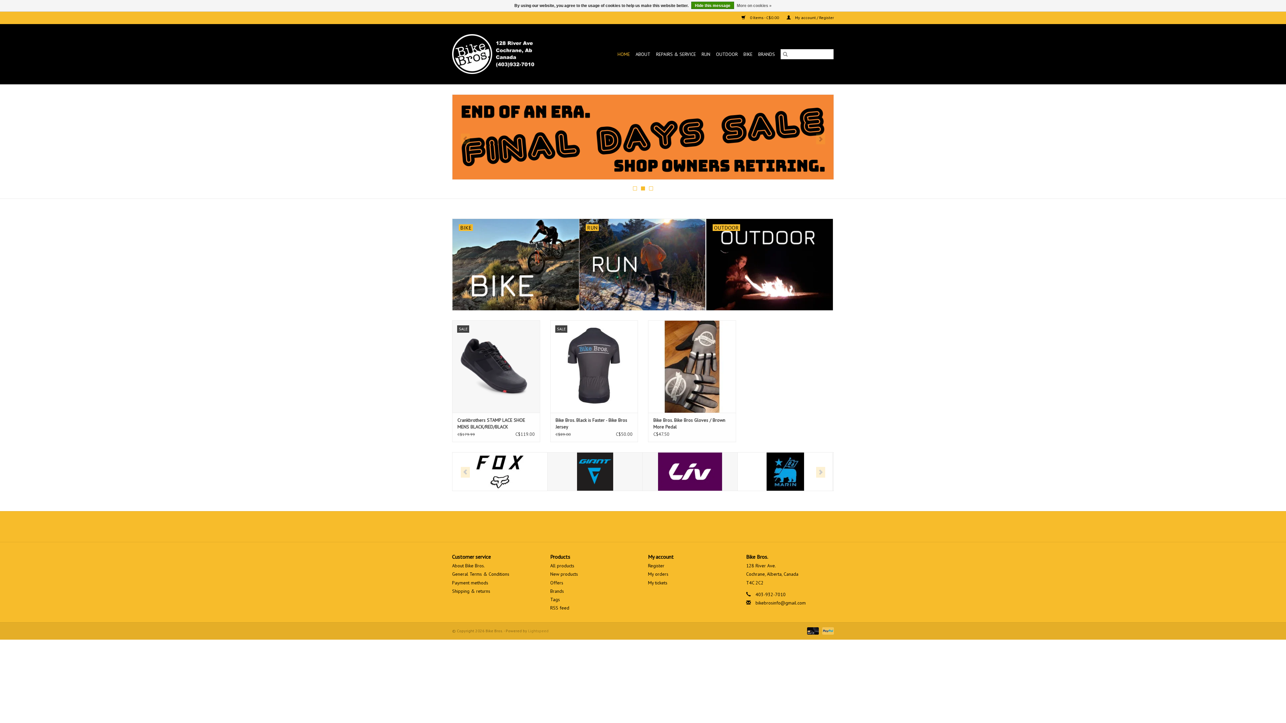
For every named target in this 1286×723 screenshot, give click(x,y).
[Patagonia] (825, 472)
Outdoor (727, 54)
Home (624, 54)
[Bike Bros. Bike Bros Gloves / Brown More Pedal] (692, 366)
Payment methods (470, 583)
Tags (555, 599)
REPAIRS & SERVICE (676, 54)
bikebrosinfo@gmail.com (781, 603)
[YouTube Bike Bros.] (655, 526)
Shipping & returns (471, 591)
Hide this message (712, 5)
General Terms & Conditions (480, 574)
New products (564, 574)
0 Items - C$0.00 (764, 17)
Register (656, 566)
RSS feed (559, 608)
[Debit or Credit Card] (812, 630)
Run (706, 54)
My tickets (657, 583)
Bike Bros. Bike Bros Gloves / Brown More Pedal (689, 423)
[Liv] (635, 472)
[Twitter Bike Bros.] (631, 526)
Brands (766, 54)
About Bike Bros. (468, 566)
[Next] (820, 139)
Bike (748, 54)
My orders (658, 574)
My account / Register (814, 17)
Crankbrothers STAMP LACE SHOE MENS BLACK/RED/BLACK (491, 423)
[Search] (785, 54)
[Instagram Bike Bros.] (667, 526)
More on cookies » (754, 5)
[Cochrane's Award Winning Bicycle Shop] (504, 54)
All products (562, 566)
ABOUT (643, 54)
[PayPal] (827, 630)
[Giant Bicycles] (540, 472)
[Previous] (465, 139)
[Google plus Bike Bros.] (643, 526)
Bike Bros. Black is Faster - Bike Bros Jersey (591, 423)
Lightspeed (538, 630)
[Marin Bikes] (730, 472)
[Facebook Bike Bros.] (619, 526)
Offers (556, 583)
